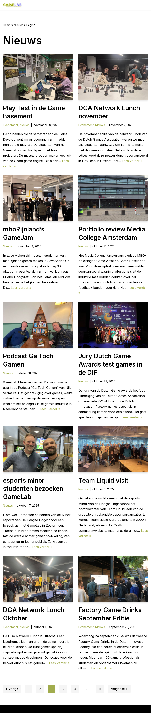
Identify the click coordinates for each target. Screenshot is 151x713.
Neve (48, 709)
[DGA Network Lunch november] (113, 77)
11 (100, 689)
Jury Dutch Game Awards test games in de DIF (110, 364)
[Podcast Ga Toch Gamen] (38, 325)
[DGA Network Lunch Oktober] (38, 579)
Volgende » (119, 689)
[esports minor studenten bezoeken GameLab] (38, 449)
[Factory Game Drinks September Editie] (113, 579)
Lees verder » (132, 161)
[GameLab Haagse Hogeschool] (12, 5)
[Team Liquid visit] (113, 449)
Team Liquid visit (103, 480)
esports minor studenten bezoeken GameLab (33, 489)
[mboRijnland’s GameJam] (38, 198)
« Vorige (12, 689)
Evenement (10, 125)
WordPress (98, 709)
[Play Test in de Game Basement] (38, 77)
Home (7, 25)
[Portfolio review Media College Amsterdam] (113, 198)
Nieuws (18, 25)
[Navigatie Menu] (143, 5)
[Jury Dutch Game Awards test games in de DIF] (113, 325)
